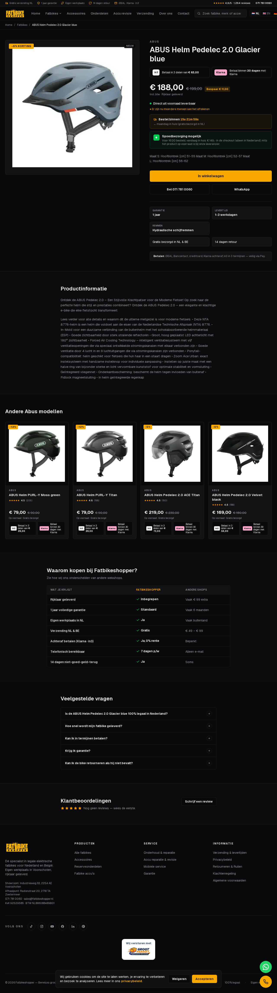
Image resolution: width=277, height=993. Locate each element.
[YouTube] (52, 926)
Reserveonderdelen (88, 866)
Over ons (165, 13)
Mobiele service (155, 866)
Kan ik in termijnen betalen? (86, 738)
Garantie (149, 873)
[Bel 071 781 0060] (266, 982)
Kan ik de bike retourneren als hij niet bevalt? (99, 763)
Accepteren (204, 979)
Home (35, 13)
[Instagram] (42, 926)
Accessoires (76, 13)
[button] (72, 107)
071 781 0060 (264, 3)
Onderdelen (99, 13)
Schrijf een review (199, 801)
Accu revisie (122, 13)
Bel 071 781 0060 (179, 189)
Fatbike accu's (84, 873)
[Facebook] (62, 926)
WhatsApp (242, 189)
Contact (183, 13)
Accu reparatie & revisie (160, 860)
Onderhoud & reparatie (159, 853)
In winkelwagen (211, 176)
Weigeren (179, 979)
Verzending (145, 13)
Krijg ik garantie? (77, 751)
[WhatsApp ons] (266, 967)
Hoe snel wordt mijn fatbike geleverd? (93, 726)
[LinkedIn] (73, 926)
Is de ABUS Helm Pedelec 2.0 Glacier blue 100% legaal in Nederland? (116, 714)
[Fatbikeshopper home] (14, 13)
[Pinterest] (83, 926)
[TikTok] (31, 926)
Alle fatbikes (82, 853)
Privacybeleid (222, 860)
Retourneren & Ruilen (227, 866)
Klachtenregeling (224, 873)
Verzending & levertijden (230, 853)
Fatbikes (51, 13)
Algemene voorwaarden (229, 880)
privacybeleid (131, 981)
